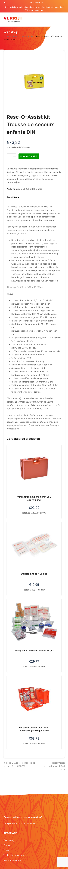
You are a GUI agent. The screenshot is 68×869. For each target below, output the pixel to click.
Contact (7, 845)
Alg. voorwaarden (12, 860)
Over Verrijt (9, 840)
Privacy (6, 850)
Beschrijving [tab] (13, 197)
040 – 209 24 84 (36, 2)
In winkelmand (28, 156)
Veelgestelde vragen (13, 855)
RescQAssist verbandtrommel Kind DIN (54, 766)
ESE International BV (34, 10)
